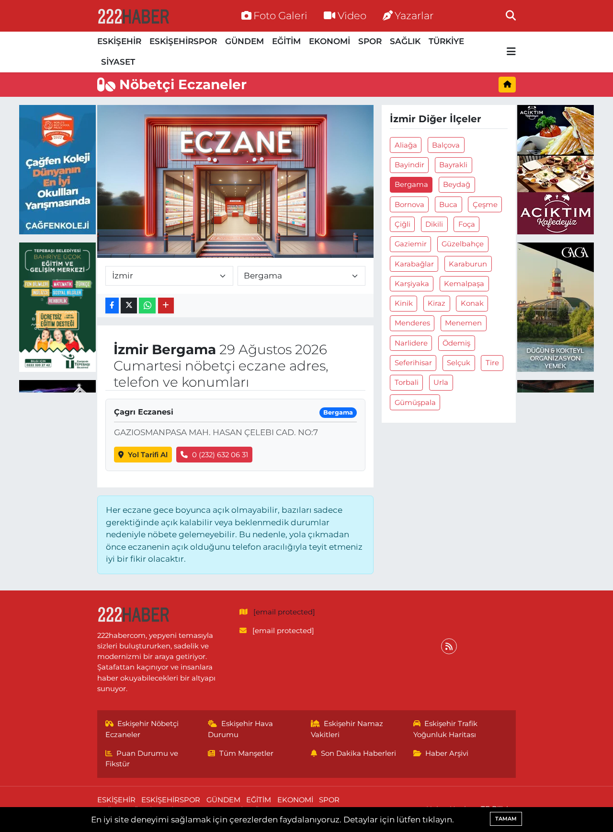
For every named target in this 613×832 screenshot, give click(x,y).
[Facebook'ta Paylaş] (112, 305)
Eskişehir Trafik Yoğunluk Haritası (445, 729)
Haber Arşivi (446, 753)
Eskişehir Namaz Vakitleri (347, 729)
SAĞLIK (405, 41)
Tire (492, 362)
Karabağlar (414, 264)
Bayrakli (453, 165)
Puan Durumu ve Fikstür (142, 758)
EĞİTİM (286, 41)
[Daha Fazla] (166, 305)
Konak (472, 303)
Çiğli (402, 224)
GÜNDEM (244, 41)
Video (352, 15)
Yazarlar (414, 15)
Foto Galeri (280, 15)
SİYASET (118, 62)
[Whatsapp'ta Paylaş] (147, 305)
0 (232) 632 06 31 (220, 455)
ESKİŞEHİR (119, 41)
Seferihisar (413, 362)
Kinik (404, 303)
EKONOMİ (329, 41)
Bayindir (409, 165)
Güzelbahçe (463, 244)
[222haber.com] (133, 15)
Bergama (411, 184)
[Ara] (511, 15)
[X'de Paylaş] (129, 305)
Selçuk (458, 362)
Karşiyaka (412, 283)
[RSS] (449, 646)
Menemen (463, 323)
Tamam (506, 818)
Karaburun (468, 264)
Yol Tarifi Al (148, 455)
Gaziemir (411, 244)
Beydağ (456, 184)
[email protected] (284, 612)
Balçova (446, 145)
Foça (466, 224)
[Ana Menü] (511, 52)
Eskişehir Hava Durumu (240, 729)
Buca (448, 204)
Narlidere (411, 343)
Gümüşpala (415, 402)
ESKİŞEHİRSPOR (183, 41)
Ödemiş (456, 343)
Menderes (412, 323)
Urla (440, 382)
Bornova (409, 204)
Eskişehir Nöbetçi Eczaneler (142, 729)
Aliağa (406, 145)
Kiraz (436, 303)
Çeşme (485, 204)
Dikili (434, 224)
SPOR (370, 41)
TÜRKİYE (446, 41)
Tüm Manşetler (246, 753)
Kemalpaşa (464, 283)
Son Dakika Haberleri (358, 753)
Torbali (407, 382)
